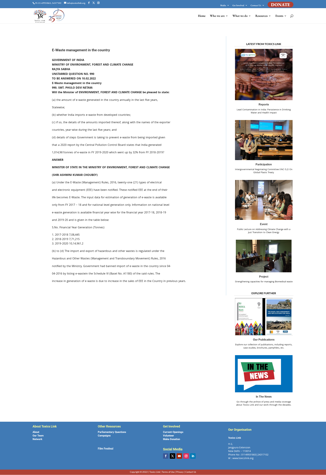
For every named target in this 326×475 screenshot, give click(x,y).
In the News (264, 396)
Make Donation (171, 439)
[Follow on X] (172, 456)
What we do (240, 16)
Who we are (217, 16)
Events (279, 16)
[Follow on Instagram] (186, 456)
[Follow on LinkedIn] (193, 456)
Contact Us (256, 5)
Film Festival (105, 448)
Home (201, 16)
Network (37, 439)
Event (263, 224)
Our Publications (264, 339)
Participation (264, 164)
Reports (264, 104)
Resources (261, 16)
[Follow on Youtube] (179, 456)
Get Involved (238, 5)
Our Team (38, 435)
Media (223, 5)
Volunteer (168, 435)
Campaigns (104, 435)
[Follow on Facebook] (165, 456)
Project (263, 276)
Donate (280, 4)
